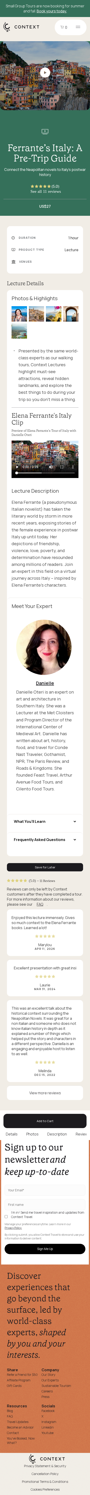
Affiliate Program (18, 1380)
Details (12, 1134)
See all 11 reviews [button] (45, 191)
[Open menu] (78, 27)
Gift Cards (14, 1385)
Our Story (48, 1374)
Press (45, 1396)
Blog (10, 1411)
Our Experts (50, 1380)
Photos (32, 1134)
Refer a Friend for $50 (22, 1374)
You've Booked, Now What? (21, 1440)
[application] (45, 459)
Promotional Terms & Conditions (45, 1481)
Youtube (48, 1433)
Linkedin (48, 1427)
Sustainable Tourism (56, 1385)
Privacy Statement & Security (45, 1466)
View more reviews (45, 1092)
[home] (23, 31)
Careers (47, 1391)
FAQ (40, 904)
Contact (13, 1433)
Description (57, 1134)
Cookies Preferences (45, 1489)
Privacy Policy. (13, 1228)
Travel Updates (17, 1422)
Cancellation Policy (45, 1474)
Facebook (48, 1411)
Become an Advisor (20, 1427)
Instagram (49, 1422)
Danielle (45, 683)
